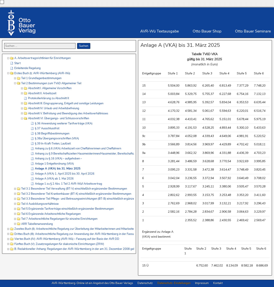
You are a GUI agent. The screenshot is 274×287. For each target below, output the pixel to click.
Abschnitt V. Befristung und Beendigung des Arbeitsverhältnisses (68, 113)
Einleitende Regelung (27, 68)
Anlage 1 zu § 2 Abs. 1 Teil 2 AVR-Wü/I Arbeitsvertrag (68, 184)
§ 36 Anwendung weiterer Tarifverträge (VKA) (63, 123)
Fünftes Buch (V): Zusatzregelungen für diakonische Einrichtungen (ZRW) (59, 244)
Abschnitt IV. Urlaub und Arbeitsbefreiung (53, 108)
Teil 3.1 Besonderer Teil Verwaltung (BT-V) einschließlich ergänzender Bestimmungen (74, 189)
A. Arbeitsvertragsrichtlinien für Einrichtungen (42, 58)
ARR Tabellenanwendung (37, 224)
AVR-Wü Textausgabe (159, 31)
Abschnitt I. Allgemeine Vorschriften (49, 88)
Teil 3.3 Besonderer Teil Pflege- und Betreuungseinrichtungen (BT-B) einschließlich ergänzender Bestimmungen (77, 199)
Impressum (202, 283)
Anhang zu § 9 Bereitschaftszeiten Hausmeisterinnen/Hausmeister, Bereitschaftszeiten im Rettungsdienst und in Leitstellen (84, 154)
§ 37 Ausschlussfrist (47, 128)
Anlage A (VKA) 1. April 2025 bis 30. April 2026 (64, 174)
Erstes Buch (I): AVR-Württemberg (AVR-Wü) (42, 73)
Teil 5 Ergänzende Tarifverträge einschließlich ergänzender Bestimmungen (67, 209)
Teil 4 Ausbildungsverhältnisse (40, 204)
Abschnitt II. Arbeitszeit (42, 93)
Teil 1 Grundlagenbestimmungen (41, 78)
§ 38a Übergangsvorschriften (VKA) (57, 138)
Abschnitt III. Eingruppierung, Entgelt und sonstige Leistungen (65, 103)
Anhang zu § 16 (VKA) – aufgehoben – (58, 158)
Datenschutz (145, 283)
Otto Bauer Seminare (253, 31)
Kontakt (218, 283)
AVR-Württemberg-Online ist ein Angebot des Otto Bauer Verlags (92, 283)
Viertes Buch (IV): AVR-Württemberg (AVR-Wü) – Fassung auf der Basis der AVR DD (66, 239)
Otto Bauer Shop (207, 31)
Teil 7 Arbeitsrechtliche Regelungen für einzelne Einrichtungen (59, 219)
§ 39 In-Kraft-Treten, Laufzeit (53, 144)
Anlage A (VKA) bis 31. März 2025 (180, 45)
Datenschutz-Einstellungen (174, 283)
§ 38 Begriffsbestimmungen (52, 133)
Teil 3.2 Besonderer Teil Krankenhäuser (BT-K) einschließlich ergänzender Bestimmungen (76, 194)
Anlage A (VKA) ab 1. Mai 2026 (54, 179)
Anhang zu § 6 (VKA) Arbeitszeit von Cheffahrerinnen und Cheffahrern (78, 148)
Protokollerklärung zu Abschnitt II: (48, 98)
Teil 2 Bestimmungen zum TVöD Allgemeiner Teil (51, 83)
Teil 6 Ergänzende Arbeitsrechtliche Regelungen (51, 214)
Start (17, 63)
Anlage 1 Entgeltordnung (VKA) (54, 164)
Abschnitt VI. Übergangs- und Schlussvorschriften (58, 118)
